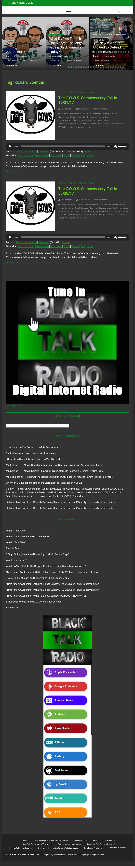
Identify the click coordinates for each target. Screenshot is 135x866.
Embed (88, 151)
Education (69, 208)
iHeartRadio (42, 155)
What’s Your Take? (16, 530)
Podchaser (56, 155)
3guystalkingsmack (17, 56)
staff (97, 56)
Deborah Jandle (14, 502)
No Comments (30, 60)
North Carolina (76, 211)
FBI (66, 120)
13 (98, 67)
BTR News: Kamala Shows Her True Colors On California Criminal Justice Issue (61, 470)
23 (123, 67)
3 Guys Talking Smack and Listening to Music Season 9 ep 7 (37, 577)
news (100, 120)
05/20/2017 (83, 199)
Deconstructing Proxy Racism (69, 844)
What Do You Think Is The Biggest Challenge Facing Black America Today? (66, 45)
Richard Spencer (89, 123)
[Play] (10, 146)
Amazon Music (25, 155)
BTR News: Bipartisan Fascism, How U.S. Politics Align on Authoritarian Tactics (61, 464)
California (96, 113)
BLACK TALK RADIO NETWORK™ (23, 854)
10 (91, 67)
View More (12, 65)
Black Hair (78, 204)
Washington (70, 217)
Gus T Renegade (84, 120)
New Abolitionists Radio (102, 840)
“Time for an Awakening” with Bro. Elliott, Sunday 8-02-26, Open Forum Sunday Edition (52, 571)
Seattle (117, 211)
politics (71, 123)
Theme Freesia (60, 854)
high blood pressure (99, 208)
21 (118, 67)
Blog (8, 46)
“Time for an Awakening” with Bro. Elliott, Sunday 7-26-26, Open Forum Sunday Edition (52, 583)
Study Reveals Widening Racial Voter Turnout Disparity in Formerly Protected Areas (72, 502)
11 (93, 67)
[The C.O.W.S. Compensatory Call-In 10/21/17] (30, 115)
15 (103, 67)
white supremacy (83, 217)
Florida (72, 120)
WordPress (72, 854)
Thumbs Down (13, 548)
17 (108, 67)
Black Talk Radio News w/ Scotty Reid (39, 458)
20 (116, 67)
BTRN (107, 37)
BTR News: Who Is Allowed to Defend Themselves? (107, 47)
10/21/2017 (83, 109)
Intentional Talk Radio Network (99, 844)
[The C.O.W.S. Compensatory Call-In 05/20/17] (30, 206)
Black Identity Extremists (80, 113)
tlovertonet (12, 447)
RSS (83, 155)
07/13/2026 (109, 56)
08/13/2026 (12, 60)
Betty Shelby (67, 204)
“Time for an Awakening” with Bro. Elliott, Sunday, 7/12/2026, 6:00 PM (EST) (47, 595)
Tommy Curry (104, 214)
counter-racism (97, 117)
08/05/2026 (56, 60)
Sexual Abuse (104, 123)
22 (121, 67)
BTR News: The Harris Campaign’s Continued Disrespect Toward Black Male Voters (69, 476)
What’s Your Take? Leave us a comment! (27, 536)
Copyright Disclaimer (116, 848)
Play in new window (26, 151)
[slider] (122, 146)
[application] (67, 146)
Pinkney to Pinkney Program (20, 848)
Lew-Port (113, 208)
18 (111, 67)
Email (67, 155)
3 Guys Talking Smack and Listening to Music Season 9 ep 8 (37, 554)
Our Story (42, 848)
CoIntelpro (106, 113)
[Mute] (115, 146)
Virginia (78, 127)
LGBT (94, 120)
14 (101, 67)
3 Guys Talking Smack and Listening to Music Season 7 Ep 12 (49, 482)
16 (106, 67)
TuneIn (75, 155)
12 (96, 67)
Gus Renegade (66, 109)
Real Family (12, 607)
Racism (78, 123)
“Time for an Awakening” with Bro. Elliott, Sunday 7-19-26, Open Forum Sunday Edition (52, 589)
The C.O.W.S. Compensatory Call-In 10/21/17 (87, 100)
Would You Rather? (20, 51)
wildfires (87, 127)
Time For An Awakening (43, 453)
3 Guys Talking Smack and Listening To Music (51, 840)
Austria (65, 113)
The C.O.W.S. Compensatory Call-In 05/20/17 (87, 191)
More (90, 155)
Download (44, 151)
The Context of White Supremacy (76, 92)
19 (113, 67)
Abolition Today (81, 840)
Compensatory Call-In (79, 117)
